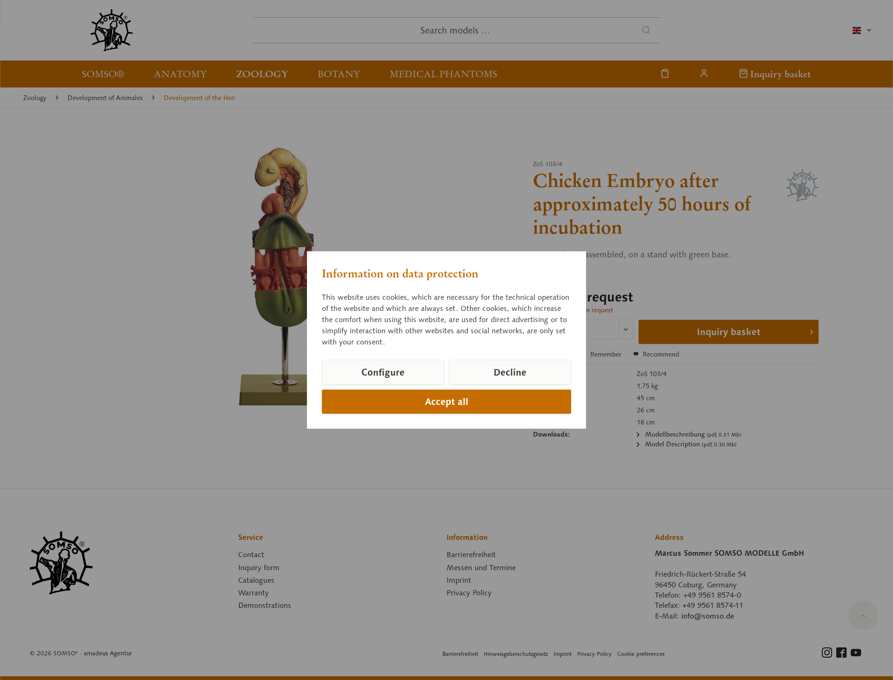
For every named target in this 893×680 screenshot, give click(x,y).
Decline (509, 372)
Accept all (446, 402)
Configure (383, 372)
